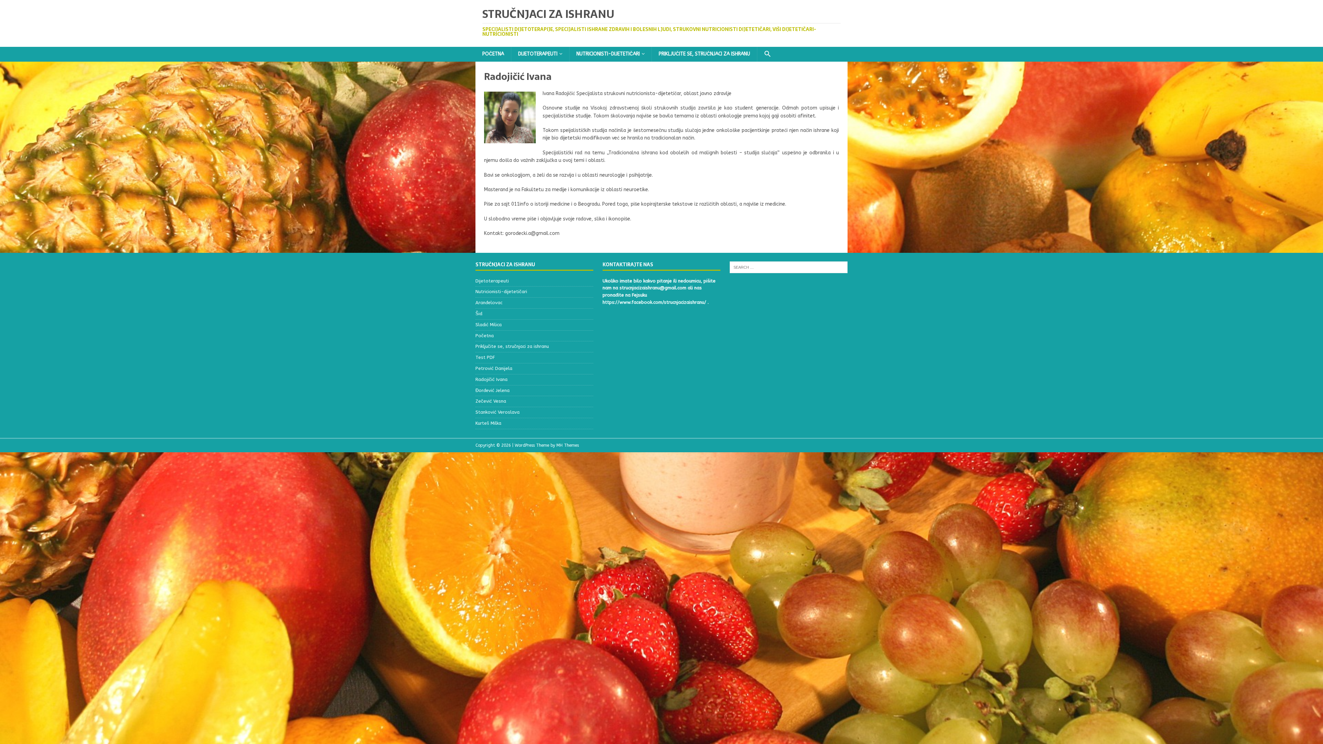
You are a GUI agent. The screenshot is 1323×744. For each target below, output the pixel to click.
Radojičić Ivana (491, 379)
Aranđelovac (488, 302)
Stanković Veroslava (497, 412)
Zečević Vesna (490, 401)
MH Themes (567, 445)
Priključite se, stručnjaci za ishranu (704, 54)
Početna (493, 54)
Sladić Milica (488, 324)
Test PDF (485, 357)
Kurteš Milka (488, 423)
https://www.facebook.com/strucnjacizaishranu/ (654, 302)
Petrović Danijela (493, 368)
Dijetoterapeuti (537, 54)
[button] (767, 54)
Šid (478, 313)
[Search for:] (789, 267)
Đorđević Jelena (492, 390)
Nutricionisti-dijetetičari (608, 54)
